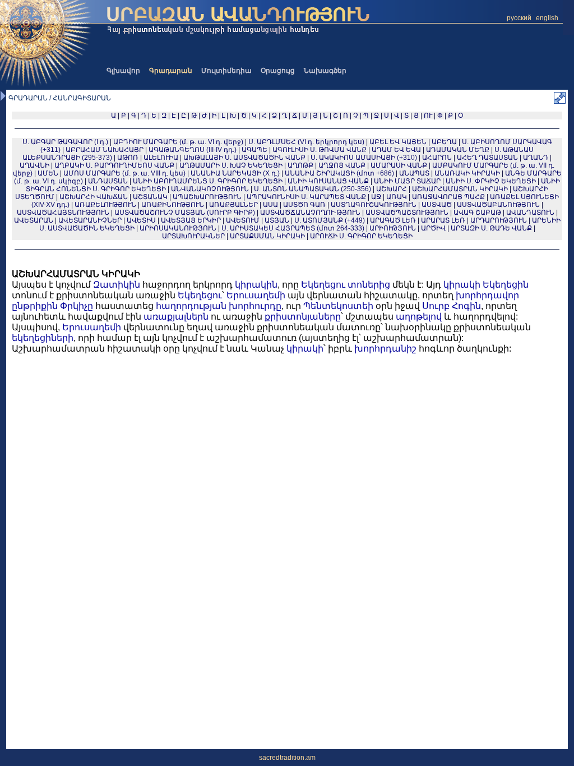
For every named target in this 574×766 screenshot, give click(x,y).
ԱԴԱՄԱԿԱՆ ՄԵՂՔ (457, 150)
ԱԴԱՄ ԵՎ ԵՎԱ (396, 150)
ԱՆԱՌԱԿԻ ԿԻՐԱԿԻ (467, 173)
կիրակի (461, 284)
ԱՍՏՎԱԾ (437, 205)
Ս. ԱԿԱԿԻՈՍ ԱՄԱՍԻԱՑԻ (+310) (364, 157)
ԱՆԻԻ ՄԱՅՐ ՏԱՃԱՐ (407, 181)
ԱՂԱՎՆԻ (34, 165)
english (547, 18)
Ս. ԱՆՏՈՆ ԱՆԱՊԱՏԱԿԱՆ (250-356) (312, 189)
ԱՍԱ (270, 205)
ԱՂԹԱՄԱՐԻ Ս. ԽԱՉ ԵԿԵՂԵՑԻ (231, 165)
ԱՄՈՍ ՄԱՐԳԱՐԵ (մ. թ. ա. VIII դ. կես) (124, 173)
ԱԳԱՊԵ (254, 150)
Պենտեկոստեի (338, 306)
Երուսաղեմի (255, 295)
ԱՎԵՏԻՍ (141, 220)
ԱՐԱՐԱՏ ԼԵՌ (443, 220)
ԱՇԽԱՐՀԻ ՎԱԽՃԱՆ (93, 197)
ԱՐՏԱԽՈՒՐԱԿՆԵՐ (193, 236)
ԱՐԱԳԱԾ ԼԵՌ (393, 220)
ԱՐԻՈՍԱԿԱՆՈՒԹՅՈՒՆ (178, 228)
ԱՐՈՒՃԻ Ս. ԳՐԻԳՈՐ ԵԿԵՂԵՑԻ (361, 236)
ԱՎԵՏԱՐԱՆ (33, 220)
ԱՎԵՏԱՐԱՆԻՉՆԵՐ (90, 220)
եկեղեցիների (42, 338)
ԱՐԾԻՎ (433, 228)
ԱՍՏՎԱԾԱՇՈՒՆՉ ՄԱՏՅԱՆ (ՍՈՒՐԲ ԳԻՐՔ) (184, 212)
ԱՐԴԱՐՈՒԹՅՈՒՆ (498, 220)
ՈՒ (428, 115)
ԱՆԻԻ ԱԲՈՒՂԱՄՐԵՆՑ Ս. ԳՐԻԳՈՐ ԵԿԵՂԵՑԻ (208, 181)
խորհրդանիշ (385, 348)
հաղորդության (191, 306)
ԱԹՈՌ (127, 157)
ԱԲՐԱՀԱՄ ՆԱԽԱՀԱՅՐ (105, 150)
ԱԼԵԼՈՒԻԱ (161, 157)
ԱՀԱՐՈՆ (437, 157)
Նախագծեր (325, 71)
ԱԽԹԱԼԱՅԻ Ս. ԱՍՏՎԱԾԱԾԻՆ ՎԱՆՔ (244, 157)
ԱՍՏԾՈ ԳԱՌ (304, 205)
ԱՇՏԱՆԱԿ (150, 197)
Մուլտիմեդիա (226, 71)
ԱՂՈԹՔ (300, 165)
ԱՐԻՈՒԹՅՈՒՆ (392, 228)
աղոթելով (419, 316)
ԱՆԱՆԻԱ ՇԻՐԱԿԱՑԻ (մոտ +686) (339, 173)
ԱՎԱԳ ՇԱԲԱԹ (477, 212)
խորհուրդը (255, 306)
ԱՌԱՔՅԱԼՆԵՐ (233, 205)
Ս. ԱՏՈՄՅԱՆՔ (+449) (329, 220)
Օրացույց (278, 71)
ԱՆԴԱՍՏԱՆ (108, 181)
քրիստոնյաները (303, 316)
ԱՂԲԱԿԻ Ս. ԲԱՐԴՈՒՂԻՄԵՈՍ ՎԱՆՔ (114, 165)
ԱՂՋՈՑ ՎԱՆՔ (341, 165)
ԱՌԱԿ (396, 197)
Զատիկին (116, 284)
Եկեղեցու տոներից (345, 284)
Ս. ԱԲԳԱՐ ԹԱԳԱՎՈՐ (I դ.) (65, 142)
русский (519, 18)
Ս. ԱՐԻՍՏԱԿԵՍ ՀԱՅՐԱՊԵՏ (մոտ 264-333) (292, 228)
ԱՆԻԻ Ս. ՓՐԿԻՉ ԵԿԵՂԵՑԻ (491, 181)
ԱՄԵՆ (48, 173)
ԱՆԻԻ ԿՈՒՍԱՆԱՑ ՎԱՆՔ (328, 181)
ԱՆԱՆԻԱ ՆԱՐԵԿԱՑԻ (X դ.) (236, 173)
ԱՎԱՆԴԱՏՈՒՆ (530, 212)
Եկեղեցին (506, 284)
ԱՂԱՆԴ (535, 157)
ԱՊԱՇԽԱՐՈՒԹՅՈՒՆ (207, 197)
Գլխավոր (123, 71)
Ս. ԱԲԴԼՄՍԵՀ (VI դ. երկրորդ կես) (306, 142)
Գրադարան (170, 71)
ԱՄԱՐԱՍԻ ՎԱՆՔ (399, 165)
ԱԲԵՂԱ (444, 142)
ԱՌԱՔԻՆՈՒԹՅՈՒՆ (172, 205)
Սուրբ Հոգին (451, 306)
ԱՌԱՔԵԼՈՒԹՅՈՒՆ (105, 205)
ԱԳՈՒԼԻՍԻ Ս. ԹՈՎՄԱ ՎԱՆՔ (319, 150)
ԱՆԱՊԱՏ (414, 173)
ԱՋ (376, 197)
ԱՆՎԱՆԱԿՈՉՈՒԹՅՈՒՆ (210, 189)
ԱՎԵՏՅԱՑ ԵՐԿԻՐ (191, 220)
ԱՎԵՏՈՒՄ (243, 220)
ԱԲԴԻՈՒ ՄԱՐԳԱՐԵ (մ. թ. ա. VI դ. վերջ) (178, 142)
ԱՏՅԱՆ (277, 220)
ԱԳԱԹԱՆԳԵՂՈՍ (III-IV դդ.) (193, 150)
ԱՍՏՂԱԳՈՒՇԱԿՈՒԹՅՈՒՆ (373, 205)
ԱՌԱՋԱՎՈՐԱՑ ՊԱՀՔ (448, 197)
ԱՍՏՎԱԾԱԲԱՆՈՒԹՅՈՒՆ (498, 205)
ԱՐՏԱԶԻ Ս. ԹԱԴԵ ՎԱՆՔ (491, 228)
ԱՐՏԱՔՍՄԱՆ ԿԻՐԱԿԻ (267, 236)
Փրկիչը (76, 306)
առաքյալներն (176, 316)
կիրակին (256, 284)
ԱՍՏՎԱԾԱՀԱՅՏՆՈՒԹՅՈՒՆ (63, 212)
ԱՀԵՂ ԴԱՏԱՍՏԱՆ (487, 157)
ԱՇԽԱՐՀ (391, 189)
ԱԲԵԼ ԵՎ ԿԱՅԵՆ (398, 142)
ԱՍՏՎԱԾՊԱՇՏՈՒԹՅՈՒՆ (406, 212)
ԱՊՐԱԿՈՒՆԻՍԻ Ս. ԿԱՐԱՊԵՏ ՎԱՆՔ (306, 197)
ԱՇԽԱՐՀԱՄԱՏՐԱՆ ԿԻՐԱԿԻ (460, 189)
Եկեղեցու (200, 295)
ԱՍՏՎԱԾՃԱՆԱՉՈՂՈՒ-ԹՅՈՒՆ (310, 212)
